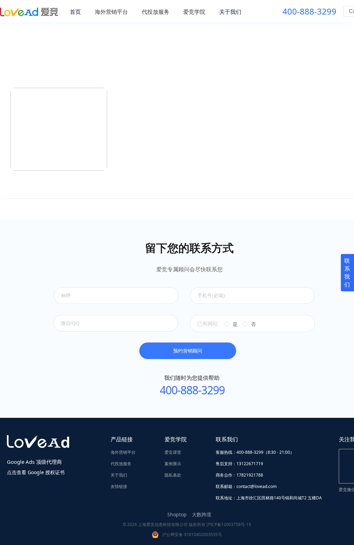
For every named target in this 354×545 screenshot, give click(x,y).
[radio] (230, 324)
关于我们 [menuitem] (230, 12)
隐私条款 (173, 475)
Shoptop (177, 514)
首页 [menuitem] (75, 12)
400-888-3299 (309, 11)
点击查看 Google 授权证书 (36, 472)
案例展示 (173, 464)
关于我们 (119, 475)
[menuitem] (111, 11)
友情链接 (119, 486)
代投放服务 (121, 464)
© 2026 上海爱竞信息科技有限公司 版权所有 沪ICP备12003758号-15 (187, 524)
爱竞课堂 (173, 452)
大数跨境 (201, 514)
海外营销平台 (123, 452)
